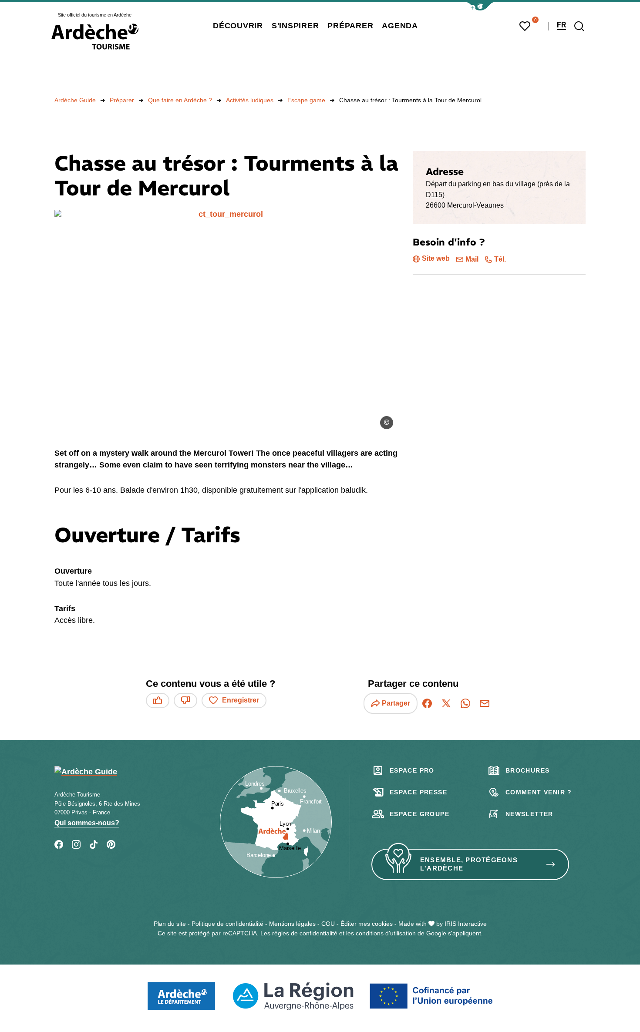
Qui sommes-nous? (86, 823)
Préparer (122, 100)
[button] (480, 6)
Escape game (306, 100)
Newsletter (529, 813)
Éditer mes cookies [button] (366, 923)
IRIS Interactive (466, 923)
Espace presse (418, 792)
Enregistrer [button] (240, 700)
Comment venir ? (538, 792)
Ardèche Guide (75, 100)
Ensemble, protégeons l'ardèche (469, 864)
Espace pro (412, 770)
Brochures (527, 770)
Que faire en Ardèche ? (180, 100)
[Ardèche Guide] (94, 37)
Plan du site (170, 923)
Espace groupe (419, 813)
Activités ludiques (249, 100)
